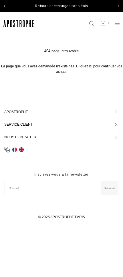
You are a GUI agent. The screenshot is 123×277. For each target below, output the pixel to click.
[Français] (14, 149)
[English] (21, 149)
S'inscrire (110, 188)
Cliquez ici (84, 66)
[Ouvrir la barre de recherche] (93, 23)
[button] (4, 6)
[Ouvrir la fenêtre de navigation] (116, 23)
